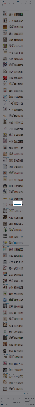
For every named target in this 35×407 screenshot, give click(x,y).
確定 (17, 204)
